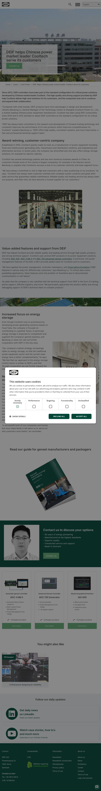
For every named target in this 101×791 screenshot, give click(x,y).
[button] (17, 416)
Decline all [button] (59, 416)
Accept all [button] (81, 416)
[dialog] (50, 395)
